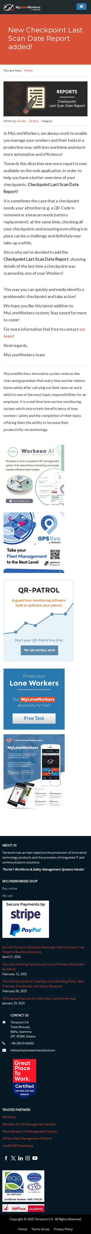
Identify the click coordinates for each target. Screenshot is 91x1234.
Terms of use (40, 1229)
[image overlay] (46, 98)
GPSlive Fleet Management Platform (27, 1138)
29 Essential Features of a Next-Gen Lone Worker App (39, 998)
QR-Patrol (9, 1117)
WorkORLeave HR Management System (29, 1131)
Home (28, 70)
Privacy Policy (63, 1229)
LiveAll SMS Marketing (17, 1146)
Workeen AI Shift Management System (29, 1124)
